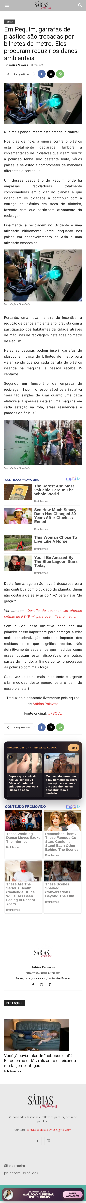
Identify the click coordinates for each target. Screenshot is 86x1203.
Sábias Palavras (18, 64)
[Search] (80, 5)
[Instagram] (43, 985)
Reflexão (9, 21)
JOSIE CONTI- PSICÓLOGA (21, 1173)
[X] (51, 74)
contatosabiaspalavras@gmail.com (49, 1130)
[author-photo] (43, 961)
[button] (6, 5)
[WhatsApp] (60, 74)
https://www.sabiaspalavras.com (43, 972)
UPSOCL (55, 713)
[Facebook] (42, 74)
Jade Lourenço (12, 1070)
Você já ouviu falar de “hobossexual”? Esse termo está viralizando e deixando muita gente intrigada (40, 1060)
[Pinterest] (51, 985)
